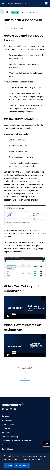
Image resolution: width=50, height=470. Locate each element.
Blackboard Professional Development (16, 441)
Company (5, 416)
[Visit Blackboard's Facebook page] (3, 409)
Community (6, 428)
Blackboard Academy (10, 437)
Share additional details (25, 390)
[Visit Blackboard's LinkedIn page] (11, 409)
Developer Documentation (11, 445)
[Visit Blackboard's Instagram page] (15, 409)
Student (15, 12)
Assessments (26, 12)
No (25, 379)
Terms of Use (7, 420)
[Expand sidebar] (2, 11)
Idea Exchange (7, 432)
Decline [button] (8, 466)
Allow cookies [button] (22, 466)
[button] (25, 215)
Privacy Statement (9, 424)
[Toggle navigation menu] (46, 3)
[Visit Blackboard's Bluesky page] (7, 409)
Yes (25, 372)
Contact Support (8, 449)
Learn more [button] (37, 459)
